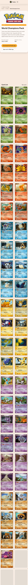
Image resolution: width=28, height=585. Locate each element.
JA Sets (7, 8)
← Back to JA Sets (5, 7)
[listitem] (7, 95)
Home (3, 8)
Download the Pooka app (9, 45)
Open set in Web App (8, 49)
